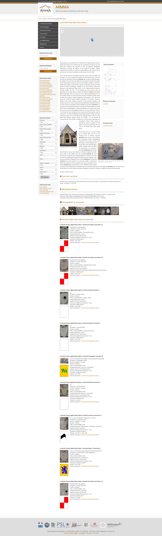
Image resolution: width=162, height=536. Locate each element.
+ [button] (62, 29)
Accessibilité (110, 1)
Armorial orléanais (45, 108)
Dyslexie (54, 1)
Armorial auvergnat (46, 83)
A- (62, 1)
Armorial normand (45, 105)
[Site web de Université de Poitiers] (94, 527)
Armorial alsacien (45, 80)
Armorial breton (45, 88)
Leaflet (107, 55)
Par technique (44, 190)
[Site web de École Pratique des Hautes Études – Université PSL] (53, 527)
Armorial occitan (45, 106)
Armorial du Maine (45, 100)
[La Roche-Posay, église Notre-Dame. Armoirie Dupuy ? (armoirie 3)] (64, 456)
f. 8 (89, 117)
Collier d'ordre (43, 172)
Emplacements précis (45, 129)
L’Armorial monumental (46, 23)
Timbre (41, 167)
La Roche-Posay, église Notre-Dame (90, 242)
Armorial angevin (45, 82)
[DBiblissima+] (114, 527)
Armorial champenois (46, 90)
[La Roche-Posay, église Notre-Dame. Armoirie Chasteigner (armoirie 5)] (64, 361)
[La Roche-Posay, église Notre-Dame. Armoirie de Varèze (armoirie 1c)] (64, 232)
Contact (122, 1)
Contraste (59, 1)
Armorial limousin (45, 103)
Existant (105, 104)
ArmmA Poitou (43, 34)
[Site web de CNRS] (46, 527)
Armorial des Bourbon (46, 93)
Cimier (41, 155)
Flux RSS (96, 533)
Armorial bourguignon (46, 86)
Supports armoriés (44, 133)
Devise (41, 159)
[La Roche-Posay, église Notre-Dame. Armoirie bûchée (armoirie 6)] (64, 331)
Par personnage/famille (47, 191)
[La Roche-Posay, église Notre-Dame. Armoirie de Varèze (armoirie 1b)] (64, 265)
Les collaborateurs (44, 40)
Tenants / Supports (45, 163)
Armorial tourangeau (46, 111)
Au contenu (43, 1)
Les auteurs (43, 37)
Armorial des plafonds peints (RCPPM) (48, 95)
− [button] (62, 32)
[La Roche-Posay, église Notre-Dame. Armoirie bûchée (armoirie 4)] (64, 390)
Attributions (43, 150)
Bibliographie (43, 44)
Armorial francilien (45, 102)
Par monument (45, 193)
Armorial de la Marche (46, 91)
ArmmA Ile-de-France (45, 30)
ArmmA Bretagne (44, 27)
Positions (42, 120)
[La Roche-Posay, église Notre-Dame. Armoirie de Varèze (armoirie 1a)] (64, 489)
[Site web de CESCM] (86, 527)
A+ (66, 1)
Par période (44, 187)
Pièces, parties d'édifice (46, 124)
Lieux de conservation (45, 137)
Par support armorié (46, 188)
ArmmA (62, 6)
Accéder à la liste (107, 126)
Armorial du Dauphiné (46, 99)
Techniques (43, 142)
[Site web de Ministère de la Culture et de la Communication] (40, 527)
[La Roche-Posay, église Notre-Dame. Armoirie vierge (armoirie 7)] (64, 298)
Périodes (42, 146)
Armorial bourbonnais (46, 85)
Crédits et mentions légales (71, 533)
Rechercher (44, 177)
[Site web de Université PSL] (63, 527)
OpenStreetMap (119, 55)
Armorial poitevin (45, 110)
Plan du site (117, 1)
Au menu (49, 1)
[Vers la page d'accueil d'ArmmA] (45, 9)
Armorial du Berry (45, 97)
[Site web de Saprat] (76, 527)
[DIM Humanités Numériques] (102, 527)
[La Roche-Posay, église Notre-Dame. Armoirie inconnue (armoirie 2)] (64, 423)
